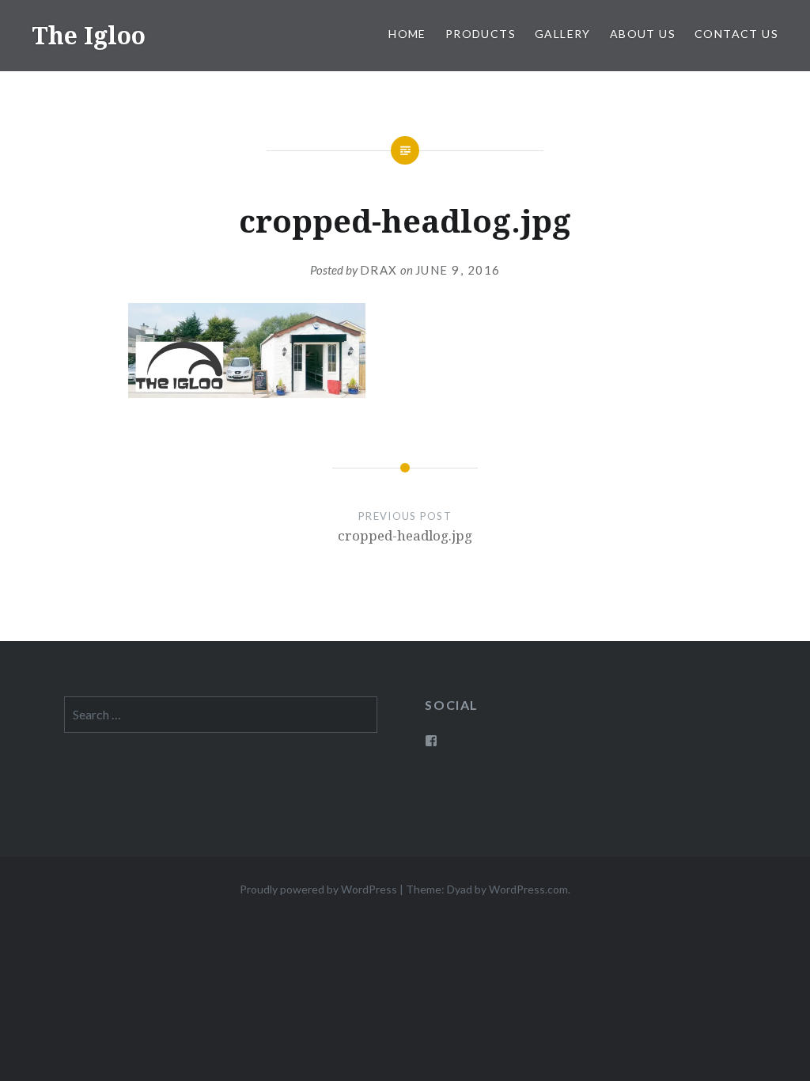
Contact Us (736, 33)
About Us (643, 33)
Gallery (563, 33)
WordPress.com (528, 889)
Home (407, 33)
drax (379, 270)
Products (480, 33)
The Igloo (89, 35)
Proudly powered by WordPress (318, 889)
